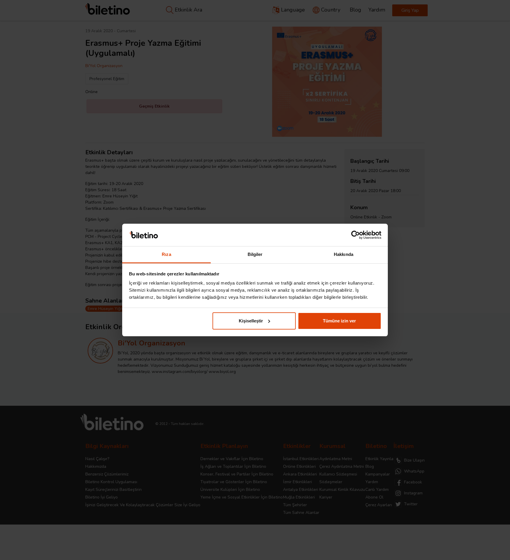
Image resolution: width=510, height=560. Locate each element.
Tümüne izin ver (339, 320)
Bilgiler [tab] (255, 254)
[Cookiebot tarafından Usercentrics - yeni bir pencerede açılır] (355, 235)
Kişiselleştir (251, 320)
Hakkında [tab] (343, 254)
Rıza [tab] (166, 254)
